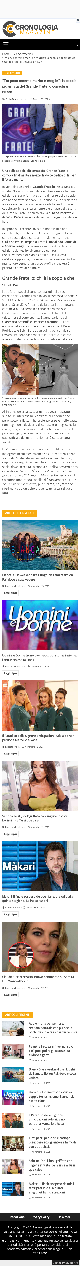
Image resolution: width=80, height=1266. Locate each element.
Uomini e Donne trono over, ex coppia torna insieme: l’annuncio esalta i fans (52, 1096)
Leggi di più (10, 592)
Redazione (17, 1217)
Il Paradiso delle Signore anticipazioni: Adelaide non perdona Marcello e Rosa (48, 1119)
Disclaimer (62, 1217)
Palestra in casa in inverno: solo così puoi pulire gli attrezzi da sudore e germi (51, 1050)
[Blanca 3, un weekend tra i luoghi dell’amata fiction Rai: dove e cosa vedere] (40, 545)
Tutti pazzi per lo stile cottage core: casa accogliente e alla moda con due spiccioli (53, 1142)
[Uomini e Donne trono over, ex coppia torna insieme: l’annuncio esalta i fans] (40, 625)
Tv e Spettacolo (11, 72)
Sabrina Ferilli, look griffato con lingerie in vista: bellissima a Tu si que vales (35, 818)
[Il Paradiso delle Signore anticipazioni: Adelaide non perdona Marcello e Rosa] (40, 705)
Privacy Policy (40, 1217)
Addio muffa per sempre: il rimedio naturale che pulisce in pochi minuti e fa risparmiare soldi (53, 1027)
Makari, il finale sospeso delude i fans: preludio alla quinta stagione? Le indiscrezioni (37, 898)
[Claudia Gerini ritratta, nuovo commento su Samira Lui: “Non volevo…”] (40, 947)
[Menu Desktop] (6, 44)
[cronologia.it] (30, 28)
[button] (76, 44)
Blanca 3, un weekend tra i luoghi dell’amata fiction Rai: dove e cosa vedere (52, 1073)
